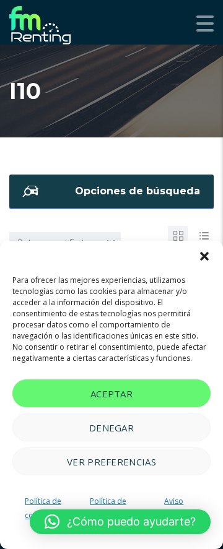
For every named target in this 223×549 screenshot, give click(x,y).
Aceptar (111, 393)
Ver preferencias (111, 462)
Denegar (111, 427)
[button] (204, 256)
